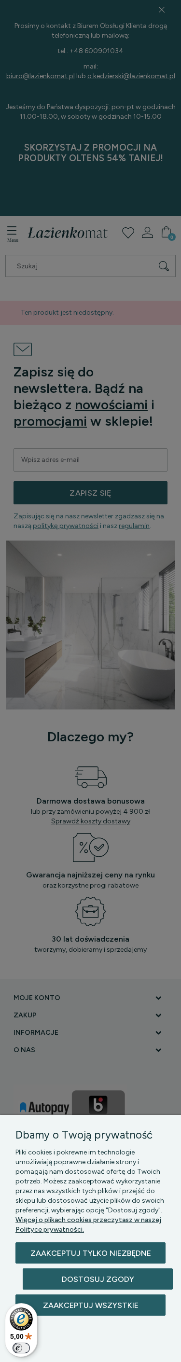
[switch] (21, 1348)
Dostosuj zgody (98, 1279)
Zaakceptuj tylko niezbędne (90, 1253)
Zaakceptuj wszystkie (91, 1305)
